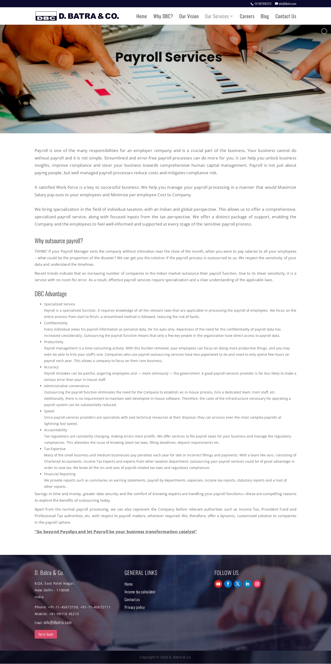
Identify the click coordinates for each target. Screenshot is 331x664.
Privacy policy (135, 607)
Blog (265, 17)
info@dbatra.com (58, 622)
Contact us (132, 599)
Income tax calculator (140, 592)
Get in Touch (46, 634)
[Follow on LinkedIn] (247, 584)
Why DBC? (163, 17)
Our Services (217, 17)
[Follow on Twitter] (238, 584)
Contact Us (286, 17)
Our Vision (189, 17)
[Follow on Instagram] (257, 584)
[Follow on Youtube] (218, 584)
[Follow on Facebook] (228, 584)
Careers (247, 17)
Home (141, 17)
